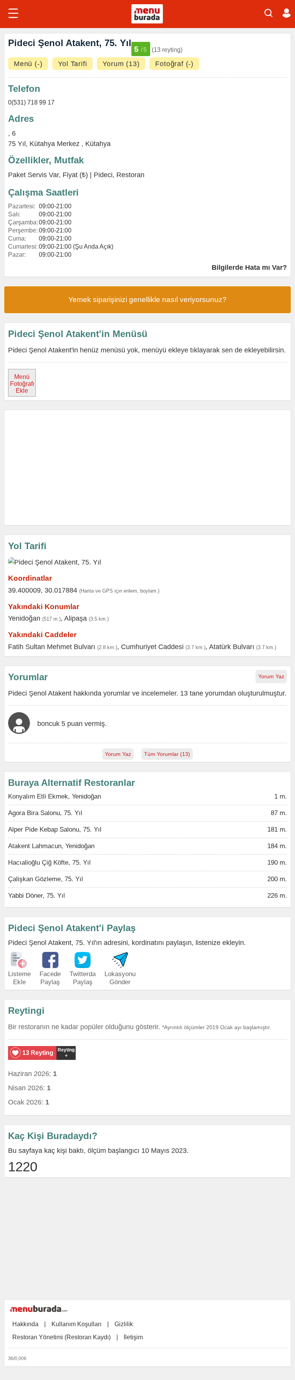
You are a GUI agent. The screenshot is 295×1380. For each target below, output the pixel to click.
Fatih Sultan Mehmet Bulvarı (51, 647)
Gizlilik (123, 1324)
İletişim (133, 1337)
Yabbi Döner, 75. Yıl (36, 895)
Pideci (103, 175)
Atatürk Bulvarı (231, 647)
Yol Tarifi (72, 64)
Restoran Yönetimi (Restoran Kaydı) (61, 1337)
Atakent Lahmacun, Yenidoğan (51, 846)
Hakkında (25, 1324)
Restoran (130, 175)
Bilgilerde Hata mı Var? (249, 267)
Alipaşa (75, 618)
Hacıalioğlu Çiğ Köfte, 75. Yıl (49, 862)
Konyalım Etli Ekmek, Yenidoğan (54, 796)
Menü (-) (28, 64)
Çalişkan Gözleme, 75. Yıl (45, 879)
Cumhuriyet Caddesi (152, 647)
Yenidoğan (24, 618)
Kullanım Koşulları (76, 1324)
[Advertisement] (147, 467)
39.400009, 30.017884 (42, 590)
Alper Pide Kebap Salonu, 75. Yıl (54, 829)
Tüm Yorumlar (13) (167, 754)
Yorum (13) (121, 64)
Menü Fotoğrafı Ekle (22, 384)
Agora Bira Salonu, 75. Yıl (45, 813)
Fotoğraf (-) (174, 64)
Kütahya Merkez (55, 144)
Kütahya (98, 144)
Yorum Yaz (271, 676)
